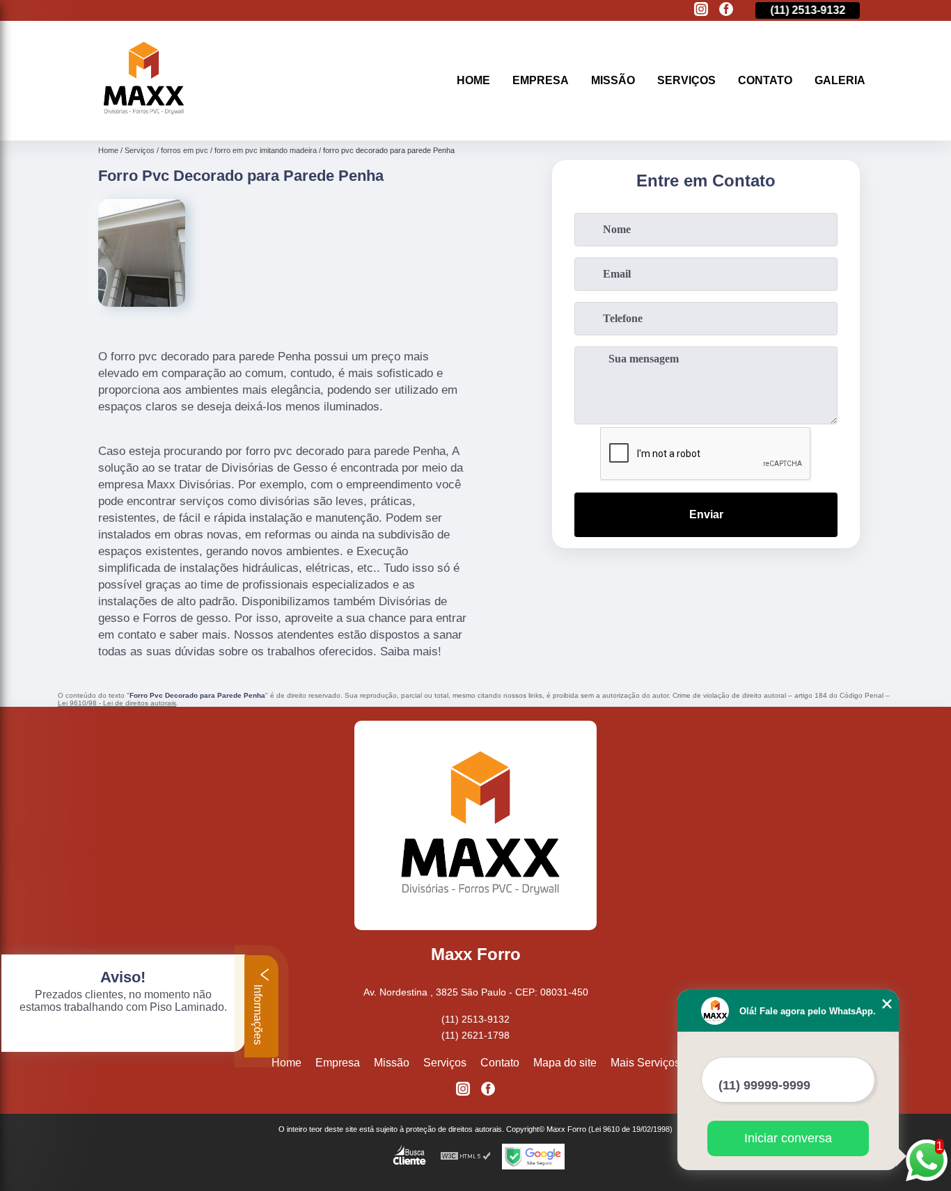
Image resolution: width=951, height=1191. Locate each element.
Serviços (686, 80)
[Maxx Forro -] (141, 123)
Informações (258, 1013)
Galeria (840, 80)
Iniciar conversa (788, 1138)
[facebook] (726, 10)
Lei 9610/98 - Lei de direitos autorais (117, 703)
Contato (765, 80)
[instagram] (701, 10)
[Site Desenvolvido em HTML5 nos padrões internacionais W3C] (466, 1156)
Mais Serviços (645, 1063)
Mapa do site (565, 1063)
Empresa (540, 80)
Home (473, 80)
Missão (613, 80)
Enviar (706, 514)
